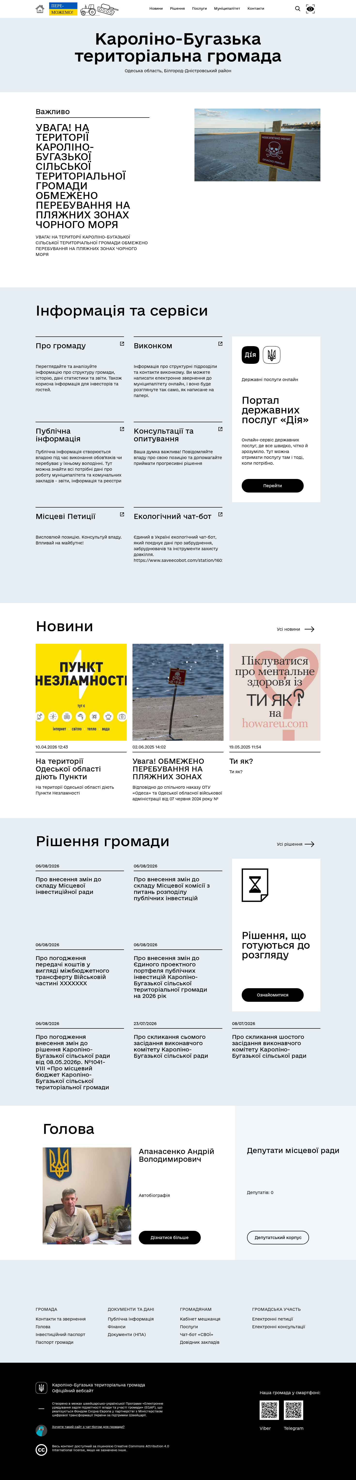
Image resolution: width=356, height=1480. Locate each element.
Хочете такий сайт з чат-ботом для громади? (88, 1426)
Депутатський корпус (278, 1237)
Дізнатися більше (170, 1237)
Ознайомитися (272, 995)
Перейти (272, 485)
